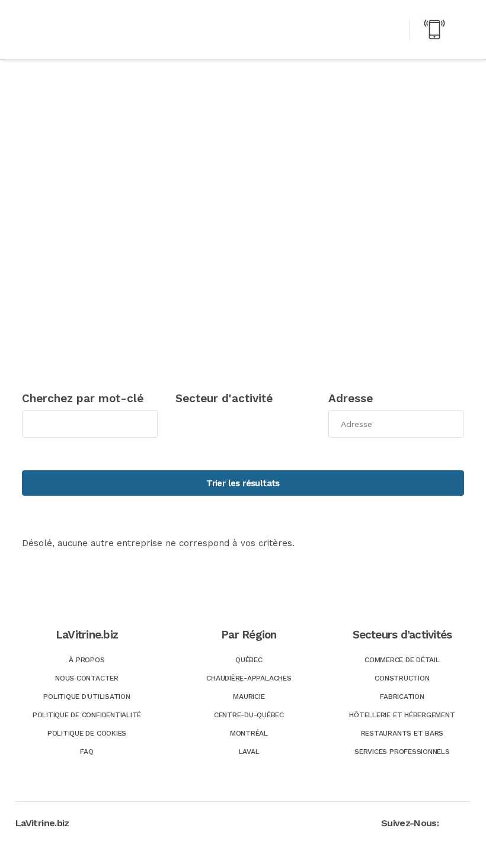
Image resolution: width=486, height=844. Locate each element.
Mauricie (248, 696)
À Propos (86, 660)
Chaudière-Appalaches (248, 678)
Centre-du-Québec (249, 715)
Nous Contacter (87, 678)
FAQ (86, 751)
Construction (402, 678)
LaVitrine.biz (42, 823)
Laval (249, 751)
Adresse (350, 398)
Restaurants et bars (402, 733)
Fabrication (402, 696)
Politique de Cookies (86, 733)
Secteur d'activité (224, 398)
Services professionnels (401, 751)
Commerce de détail (402, 660)
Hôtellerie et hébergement (402, 715)
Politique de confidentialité (87, 715)
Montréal (249, 733)
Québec (249, 660)
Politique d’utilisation (86, 696)
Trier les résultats (243, 483)
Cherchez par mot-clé (82, 398)
